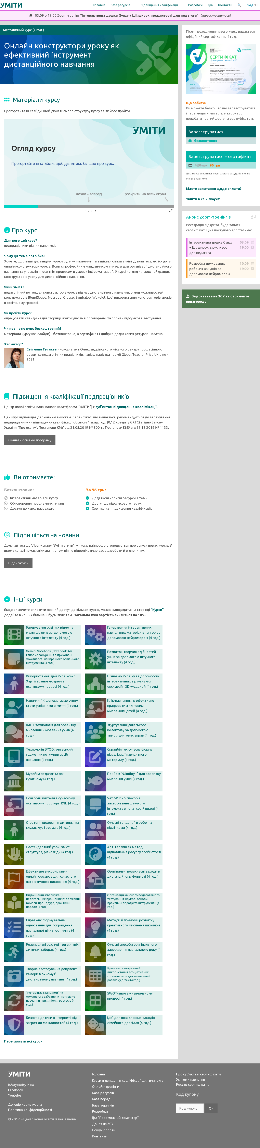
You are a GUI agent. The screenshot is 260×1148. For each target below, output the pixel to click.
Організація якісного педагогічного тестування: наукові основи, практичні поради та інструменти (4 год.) (133, 901)
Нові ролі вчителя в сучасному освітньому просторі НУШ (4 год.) (53, 800)
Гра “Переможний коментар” (115, 1118)
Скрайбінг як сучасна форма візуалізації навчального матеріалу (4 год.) (130, 754)
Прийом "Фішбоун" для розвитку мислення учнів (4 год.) (134, 776)
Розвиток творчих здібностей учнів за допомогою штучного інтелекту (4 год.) (131, 657)
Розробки (195, 5)
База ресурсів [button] (120, 5)
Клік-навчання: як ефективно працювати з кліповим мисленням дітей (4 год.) (130, 706)
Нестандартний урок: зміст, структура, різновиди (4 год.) (49, 849)
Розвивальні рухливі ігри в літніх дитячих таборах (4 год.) (52, 947)
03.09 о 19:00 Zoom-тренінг (131, 15)
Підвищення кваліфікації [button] (159, 5)
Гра (210, 5)
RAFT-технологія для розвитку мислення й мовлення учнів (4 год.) (51, 730)
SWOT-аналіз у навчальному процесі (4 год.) (130, 995)
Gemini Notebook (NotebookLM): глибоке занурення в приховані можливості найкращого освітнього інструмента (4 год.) (52, 657)
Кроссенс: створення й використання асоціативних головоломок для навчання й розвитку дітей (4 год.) (128, 974)
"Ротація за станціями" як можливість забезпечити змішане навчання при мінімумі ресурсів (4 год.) (50, 998)
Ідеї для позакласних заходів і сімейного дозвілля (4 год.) (131, 1020)
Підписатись (18, 563)
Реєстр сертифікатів (192, 1084)
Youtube (14, 1095)
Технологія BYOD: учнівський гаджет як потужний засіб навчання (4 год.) (49, 754)
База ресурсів (103, 1093)
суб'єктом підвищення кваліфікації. (126, 407)
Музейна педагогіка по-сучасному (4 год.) (45, 776)
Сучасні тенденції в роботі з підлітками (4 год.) (129, 825)
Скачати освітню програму (29, 440)
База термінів (103, 1105)
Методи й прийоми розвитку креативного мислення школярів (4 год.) (133, 925)
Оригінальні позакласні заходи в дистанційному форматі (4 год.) (133, 873)
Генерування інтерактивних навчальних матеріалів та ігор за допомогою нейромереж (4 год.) (133, 632)
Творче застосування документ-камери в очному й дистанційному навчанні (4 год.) (52, 974)
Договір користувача (25, 1104)
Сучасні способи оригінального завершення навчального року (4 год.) (133, 949)
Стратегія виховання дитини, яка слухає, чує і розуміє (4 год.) (52, 825)
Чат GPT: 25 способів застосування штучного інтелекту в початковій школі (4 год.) (133, 806)
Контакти (225, 5)
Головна (99, 5)
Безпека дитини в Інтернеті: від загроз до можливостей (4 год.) (52, 1020)
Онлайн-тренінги (105, 1086)
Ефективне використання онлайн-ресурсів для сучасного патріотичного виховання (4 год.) (52, 876)
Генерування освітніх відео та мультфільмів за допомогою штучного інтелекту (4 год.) (50, 632)
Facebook (15, 1090)
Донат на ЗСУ (102, 1124)
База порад (101, 1099)
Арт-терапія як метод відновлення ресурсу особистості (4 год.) (134, 852)
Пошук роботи (103, 1130)
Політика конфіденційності (30, 1110)
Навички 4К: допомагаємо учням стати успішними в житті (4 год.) (52, 703)
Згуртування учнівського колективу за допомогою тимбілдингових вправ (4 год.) (131, 730)
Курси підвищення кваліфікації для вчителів (127, 1080)
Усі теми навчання (190, 1079)
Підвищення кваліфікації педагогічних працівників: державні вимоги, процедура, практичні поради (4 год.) (53, 901)
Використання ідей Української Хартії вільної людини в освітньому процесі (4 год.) (51, 681)
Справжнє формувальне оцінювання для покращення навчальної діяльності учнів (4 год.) (50, 928)
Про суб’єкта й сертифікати (198, 1074)
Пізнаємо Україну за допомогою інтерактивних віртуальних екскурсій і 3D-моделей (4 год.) (133, 681)
